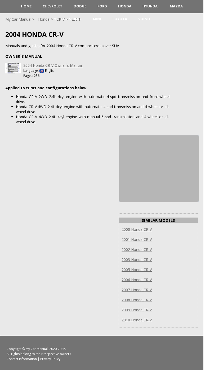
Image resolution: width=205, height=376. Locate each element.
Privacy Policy (50, 359)
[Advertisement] (159, 168)
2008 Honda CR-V (137, 299)
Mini (97, 18)
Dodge (80, 6)
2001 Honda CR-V (137, 239)
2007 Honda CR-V (137, 289)
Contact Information (22, 359)
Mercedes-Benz (68, 18)
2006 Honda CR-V (137, 279)
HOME (26, 6)
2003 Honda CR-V (137, 259)
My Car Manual (37, 349)
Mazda (176, 6)
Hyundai (150, 6)
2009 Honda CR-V (137, 309)
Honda (124, 6)
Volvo (144, 18)
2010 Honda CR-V (137, 319)
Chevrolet (53, 6)
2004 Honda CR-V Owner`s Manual (53, 65)
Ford (102, 6)
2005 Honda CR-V (137, 269)
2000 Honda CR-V (137, 229)
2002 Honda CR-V (137, 249)
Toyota (119, 18)
